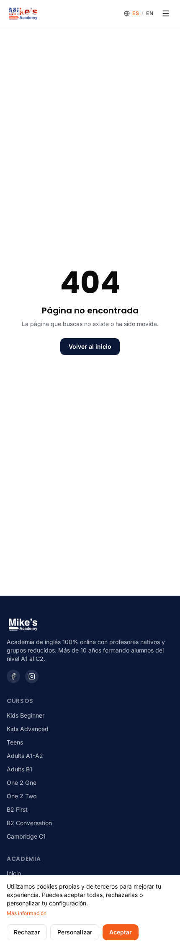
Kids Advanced (28, 728)
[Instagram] (32, 676)
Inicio (14, 873)
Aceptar (120, 932)
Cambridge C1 (26, 836)
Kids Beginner (25, 715)
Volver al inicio (90, 346)
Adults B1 (19, 769)
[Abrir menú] (165, 13)
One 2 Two (21, 796)
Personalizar (74, 932)
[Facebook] (13, 676)
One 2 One (21, 782)
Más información (26, 913)
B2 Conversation (29, 822)
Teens (15, 742)
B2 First (17, 809)
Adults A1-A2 (25, 755)
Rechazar (27, 932)
